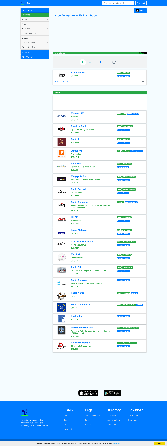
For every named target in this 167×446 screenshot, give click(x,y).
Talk (65, 424)
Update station (113, 420)
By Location (27, 10)
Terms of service (92, 415)
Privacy (88, 420)
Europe (25, 38)
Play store (132, 420)
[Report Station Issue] (143, 81)
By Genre (26, 52)
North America (28, 42)
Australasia (27, 28)
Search (140, 3)
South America (28, 47)
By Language (27, 56)
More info (116, 443)
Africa (24, 19)
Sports (66, 420)
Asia (24, 24)
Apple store (133, 415)
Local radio (27, 15)
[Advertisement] (34, 96)
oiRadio (28, 3)
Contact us (111, 424)
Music (66, 415)
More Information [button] (62, 81)
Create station (113, 415)
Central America (29, 33)
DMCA (88, 424)
